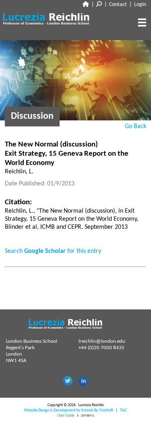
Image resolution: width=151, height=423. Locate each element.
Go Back (135, 126)
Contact (118, 5)
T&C (123, 410)
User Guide (65, 415)
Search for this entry (53, 251)
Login (140, 5)
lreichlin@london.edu (102, 341)
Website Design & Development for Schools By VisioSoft (68, 410)
